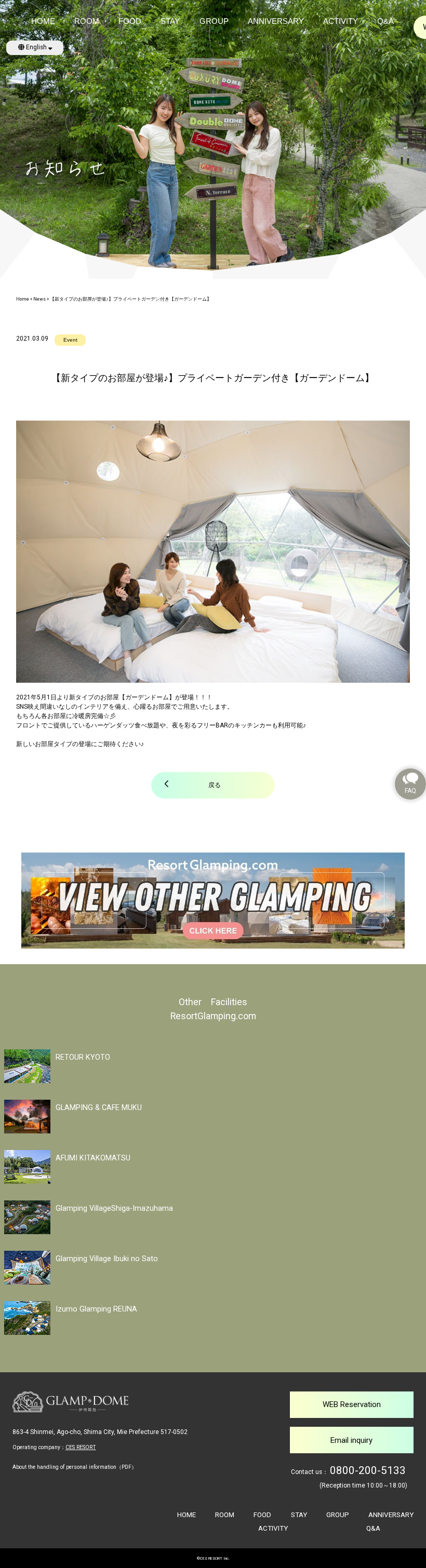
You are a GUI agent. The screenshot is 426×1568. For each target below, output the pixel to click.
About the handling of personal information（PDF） (74, 1467)
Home (22, 299)
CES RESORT (80, 1447)
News (39, 299)
